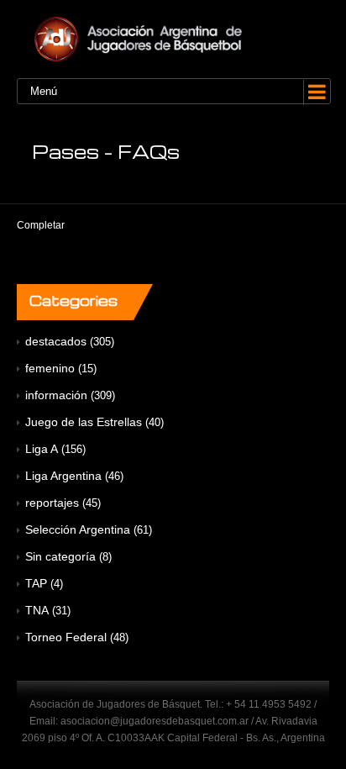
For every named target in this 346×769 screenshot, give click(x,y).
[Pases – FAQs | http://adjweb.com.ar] (173, 39)
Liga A (41, 449)
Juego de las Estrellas (83, 422)
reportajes (52, 502)
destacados (55, 341)
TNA (37, 610)
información (56, 395)
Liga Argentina (63, 475)
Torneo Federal (66, 637)
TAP (36, 583)
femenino (50, 368)
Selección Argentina (77, 529)
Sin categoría (60, 556)
